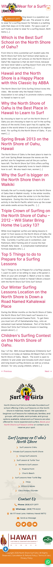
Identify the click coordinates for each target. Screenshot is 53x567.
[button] (48, 8)
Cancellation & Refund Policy (24, 555)
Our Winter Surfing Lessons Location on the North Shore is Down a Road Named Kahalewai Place (24, 297)
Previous (6, 371)
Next (48, 371)
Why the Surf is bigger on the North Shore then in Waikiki (25, 179)
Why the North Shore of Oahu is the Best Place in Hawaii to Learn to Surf (24, 108)
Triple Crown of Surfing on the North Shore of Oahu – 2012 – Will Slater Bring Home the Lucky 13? (25, 217)
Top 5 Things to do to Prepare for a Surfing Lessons (21, 259)
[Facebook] (18, 524)
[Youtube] (34, 524)
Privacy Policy (27, 558)
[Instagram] (29, 524)
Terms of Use (44, 555)
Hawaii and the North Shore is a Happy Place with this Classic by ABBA (25, 78)
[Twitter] (23, 524)
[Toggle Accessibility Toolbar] (6, 549)
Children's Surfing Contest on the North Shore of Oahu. (26, 340)
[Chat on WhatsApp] (48, 562)
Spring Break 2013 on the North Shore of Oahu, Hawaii (25, 144)
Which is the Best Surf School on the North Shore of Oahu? (26, 42)
